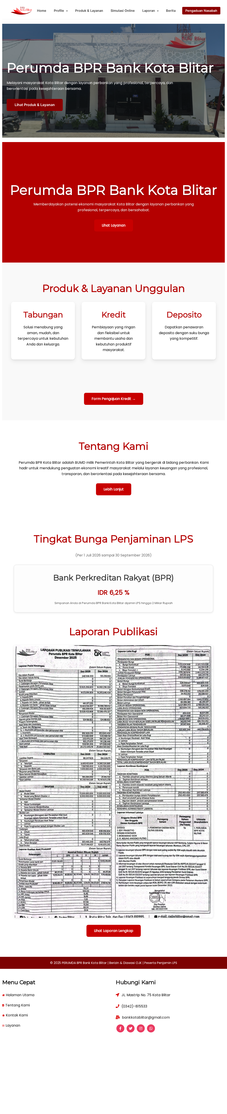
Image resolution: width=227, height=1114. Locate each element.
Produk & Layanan (89, 11)
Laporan (150, 11)
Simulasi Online (123, 11)
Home (41, 11)
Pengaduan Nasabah (201, 11)
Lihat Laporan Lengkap (113, 930)
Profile (61, 11)
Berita (171, 11)
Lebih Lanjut (114, 489)
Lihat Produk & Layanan (35, 104)
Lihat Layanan (113, 225)
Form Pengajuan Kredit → (114, 398)
